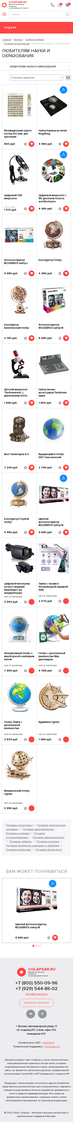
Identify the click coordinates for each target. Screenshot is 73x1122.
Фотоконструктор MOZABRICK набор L (16, 262)
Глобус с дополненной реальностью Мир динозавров (52, 656)
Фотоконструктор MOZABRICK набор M (51, 326)
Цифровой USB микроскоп (13, 197)
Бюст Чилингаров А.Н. (16, 454)
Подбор (10, 28)
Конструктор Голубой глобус (16, 520)
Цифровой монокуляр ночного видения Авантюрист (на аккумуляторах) (17, 588)
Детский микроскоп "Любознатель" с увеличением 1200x (15, 392)
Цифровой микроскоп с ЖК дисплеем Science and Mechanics (52, 198)
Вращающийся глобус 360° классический (51, 456)
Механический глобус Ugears (17, 792)
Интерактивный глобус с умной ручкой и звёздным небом (19, 656)
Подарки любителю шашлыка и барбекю (32, 845)
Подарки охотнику (48, 841)
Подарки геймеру (20, 841)
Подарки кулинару (18, 833)
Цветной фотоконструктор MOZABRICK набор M (51, 522)
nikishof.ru (49, 1042)
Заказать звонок (36, 1002)
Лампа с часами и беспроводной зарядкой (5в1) (53, 586)
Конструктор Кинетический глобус (16, 326)
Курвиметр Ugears (49, 722)
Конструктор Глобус (50, 260)
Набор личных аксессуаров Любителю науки (53, 392)
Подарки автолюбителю (38, 829)
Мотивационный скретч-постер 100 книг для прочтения (18, 133)
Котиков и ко (52, 1046)
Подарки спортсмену (19, 825)
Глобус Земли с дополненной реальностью (13, 725)
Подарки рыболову (18, 849)
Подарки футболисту (48, 849)
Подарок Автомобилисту (48, 837)
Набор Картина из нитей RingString (53, 132)
